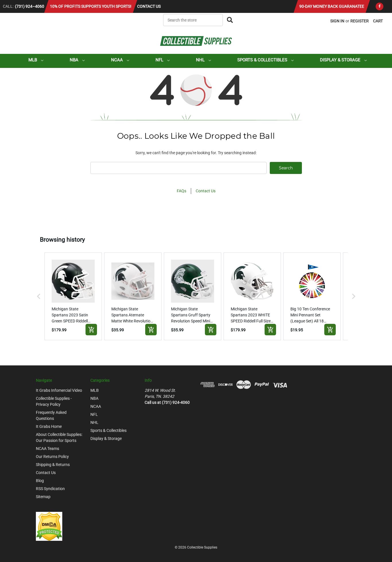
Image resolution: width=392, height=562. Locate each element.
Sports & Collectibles (262, 59)
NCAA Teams (47, 448)
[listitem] (73, 296)
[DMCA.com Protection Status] (49, 526)
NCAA (117, 59)
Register (359, 21)
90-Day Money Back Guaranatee (331, 6)
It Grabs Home (49, 426)
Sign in (337, 21)
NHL (201, 59)
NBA (74, 59)
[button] (38, 296)
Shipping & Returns (53, 464)
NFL (160, 59)
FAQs (181, 191)
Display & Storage (341, 59)
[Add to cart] (91, 329)
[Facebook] (379, 6)
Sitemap (43, 496)
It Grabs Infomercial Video (59, 390)
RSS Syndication (50, 488)
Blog (40, 480)
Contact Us (149, 6)
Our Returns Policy (52, 456)
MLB (33, 59)
